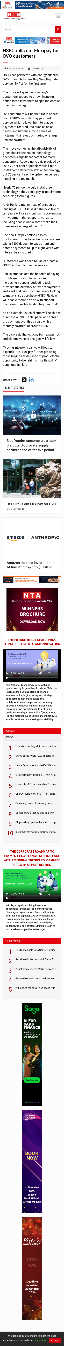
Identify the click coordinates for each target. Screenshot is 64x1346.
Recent (9, 737)
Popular (10, 730)
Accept (55, 1340)
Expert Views (12, 941)
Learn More (40, 1340)
